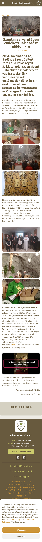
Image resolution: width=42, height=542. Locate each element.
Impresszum (21, 496)
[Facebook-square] (18, 457)
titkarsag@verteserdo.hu (24, 443)
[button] (3, 3)
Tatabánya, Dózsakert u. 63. (23, 446)
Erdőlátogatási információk (21, 471)
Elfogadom (21, 530)
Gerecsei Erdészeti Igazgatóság (21, 484)
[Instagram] (24, 457)
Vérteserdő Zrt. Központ (21, 482)
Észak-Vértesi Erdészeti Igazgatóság (21, 490)
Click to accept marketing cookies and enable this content (21, 363)
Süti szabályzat (17, 519)
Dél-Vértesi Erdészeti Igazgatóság (21, 487)
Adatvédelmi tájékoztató (21, 499)
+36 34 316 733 (24, 440)
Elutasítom (21, 536)
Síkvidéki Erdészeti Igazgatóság (21, 493)
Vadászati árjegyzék (21, 476)
